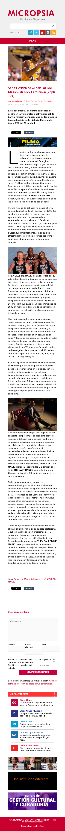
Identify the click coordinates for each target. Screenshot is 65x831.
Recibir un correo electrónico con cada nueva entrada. (28, 666)
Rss (53, 32)
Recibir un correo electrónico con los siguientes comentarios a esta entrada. (29, 661)
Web (44, 644)
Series (40, 101)
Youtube (42, 32)
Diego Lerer (17, 101)
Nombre (12, 644)
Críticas (27, 101)
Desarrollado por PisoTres (32, 826)
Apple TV (18, 579)
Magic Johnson (31, 579)
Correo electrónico (31, 646)
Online (34, 101)
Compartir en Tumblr (29, 132)
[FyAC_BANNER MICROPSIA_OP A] (32, 146)
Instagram (47, 32)
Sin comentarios (32, 104)
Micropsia (31, 13)
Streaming (48, 101)
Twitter (36, 32)
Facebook (30, 32)
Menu (32, 41)
